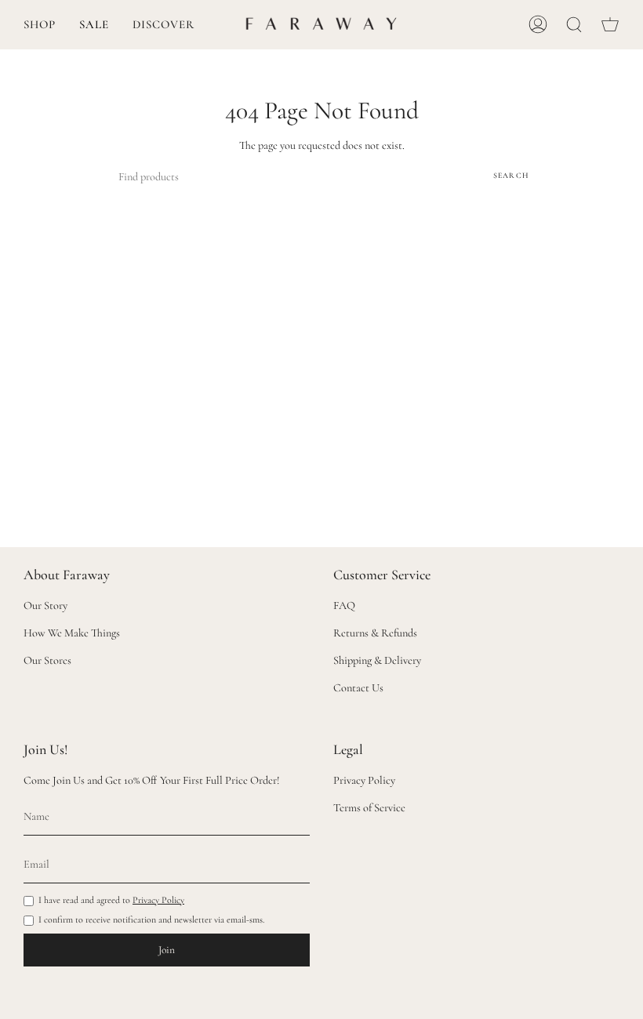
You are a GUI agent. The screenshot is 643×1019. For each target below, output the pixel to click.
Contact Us (358, 687)
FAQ (344, 605)
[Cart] (610, 24)
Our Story (45, 605)
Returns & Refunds (375, 633)
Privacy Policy (158, 899)
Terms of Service (369, 807)
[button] (39, 24)
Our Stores (47, 660)
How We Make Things (72, 633)
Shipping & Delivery (377, 660)
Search (511, 175)
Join (166, 950)
